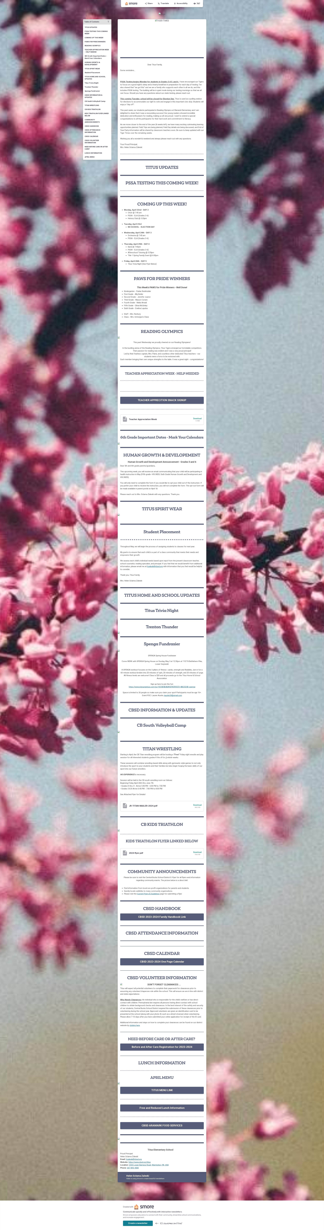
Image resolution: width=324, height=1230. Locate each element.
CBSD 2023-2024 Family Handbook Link (162, 916)
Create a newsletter (138, 1223)
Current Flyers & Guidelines (148, 894)
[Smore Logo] (131, 4)
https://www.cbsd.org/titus (140, 1162)
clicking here (135, 1025)
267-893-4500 (133, 1168)
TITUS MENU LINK (162, 1090)
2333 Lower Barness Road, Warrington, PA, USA (149, 1165)
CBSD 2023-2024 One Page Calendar (162, 961)
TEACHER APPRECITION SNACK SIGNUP (162, 400)
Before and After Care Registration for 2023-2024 (162, 1046)
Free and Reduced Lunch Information (162, 1107)
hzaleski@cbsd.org (155, 566)
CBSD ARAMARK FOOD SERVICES (162, 1125)
